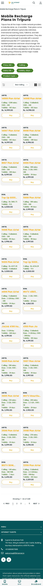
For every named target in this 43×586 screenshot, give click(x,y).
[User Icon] (40, 3)
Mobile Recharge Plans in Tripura (13, 9)
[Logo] (14, 3)
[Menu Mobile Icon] (2, 2)
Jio (3, 323)
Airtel (4, 95)
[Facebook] (3, 559)
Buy (10, 115)
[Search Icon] (34, 3)
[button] (8, 65)
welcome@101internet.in (14, 553)
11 (29, 503)
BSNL (4, 194)
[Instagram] (9, 559)
